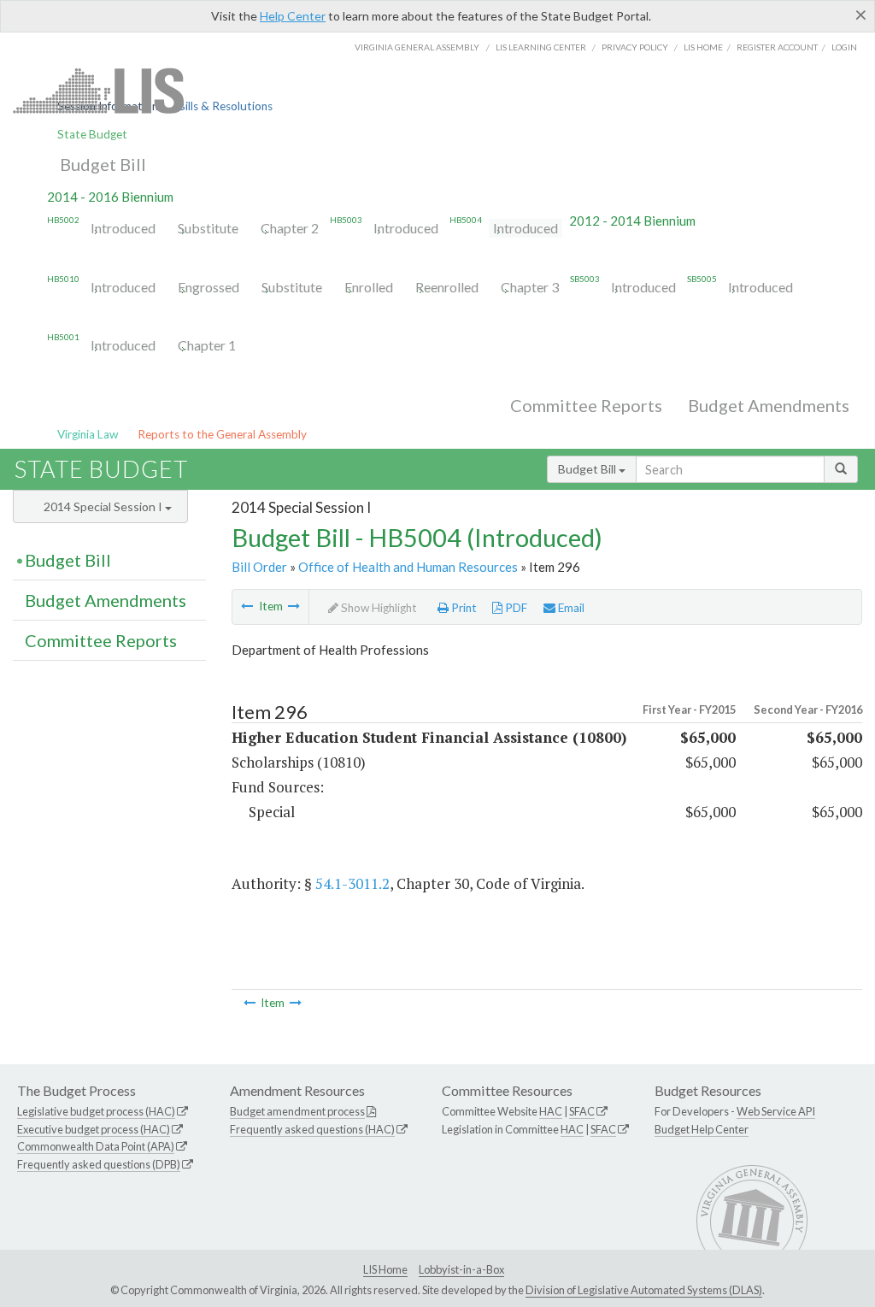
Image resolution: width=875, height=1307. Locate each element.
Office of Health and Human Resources (408, 566)
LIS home (703, 47)
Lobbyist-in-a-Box (461, 1269)
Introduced (123, 228)
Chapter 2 (290, 228)
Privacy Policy (635, 47)
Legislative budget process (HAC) (96, 1111)
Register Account (777, 47)
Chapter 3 (530, 287)
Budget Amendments (768, 405)
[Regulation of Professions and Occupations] (294, 606)
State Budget (92, 134)
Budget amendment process (297, 1111)
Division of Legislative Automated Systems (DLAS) (644, 1290)
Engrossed (208, 287)
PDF (514, 608)
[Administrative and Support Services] (247, 606)
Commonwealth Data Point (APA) (95, 1146)
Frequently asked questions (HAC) (312, 1129)
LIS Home (385, 1269)
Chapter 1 (207, 345)
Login (844, 47)
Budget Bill (103, 164)
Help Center (293, 16)
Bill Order (259, 566)
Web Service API (776, 1111)
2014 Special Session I (104, 506)
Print (463, 608)
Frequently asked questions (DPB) (98, 1164)
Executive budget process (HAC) (93, 1129)
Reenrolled (447, 287)
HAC (550, 1111)
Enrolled (368, 287)
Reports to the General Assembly (222, 434)
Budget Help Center (702, 1129)
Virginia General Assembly (417, 47)
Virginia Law (87, 434)
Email (569, 608)
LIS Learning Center (541, 47)
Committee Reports (586, 405)
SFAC (582, 1111)
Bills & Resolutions (225, 106)
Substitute (208, 228)
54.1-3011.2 (352, 883)
